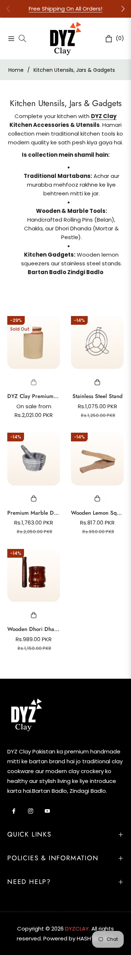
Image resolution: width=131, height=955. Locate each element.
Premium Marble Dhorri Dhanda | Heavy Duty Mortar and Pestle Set (33, 513)
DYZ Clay (103, 116)
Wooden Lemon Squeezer (97, 513)
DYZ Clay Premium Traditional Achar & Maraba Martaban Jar (33, 396)
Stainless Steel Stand (97, 396)
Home (16, 70)
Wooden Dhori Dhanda (33, 629)
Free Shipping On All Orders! (65, 8)
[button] (123, 9)
